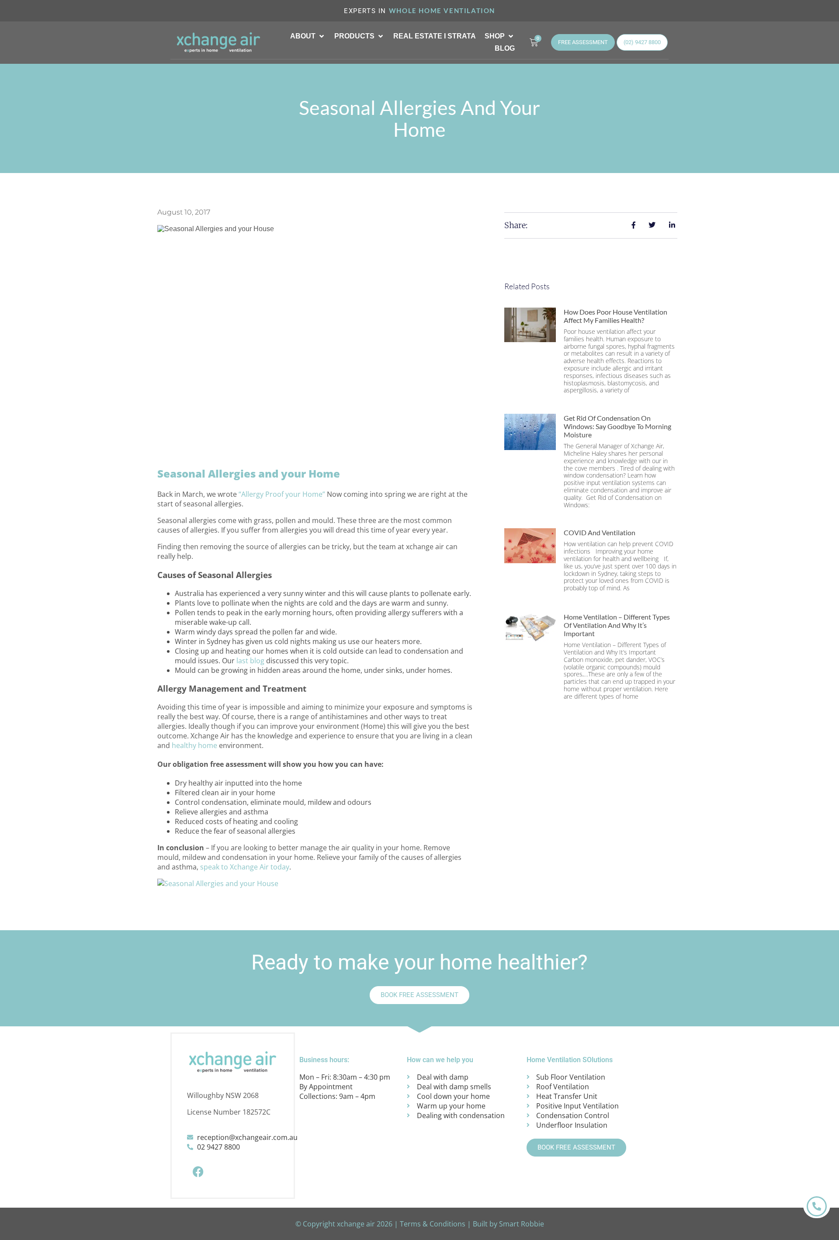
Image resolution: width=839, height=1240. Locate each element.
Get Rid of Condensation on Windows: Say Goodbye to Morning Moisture (617, 426)
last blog (250, 660)
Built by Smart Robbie (508, 1224)
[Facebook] (198, 1171)
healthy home (194, 745)
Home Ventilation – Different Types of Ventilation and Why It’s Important (617, 625)
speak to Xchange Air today (244, 867)
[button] (308, 36)
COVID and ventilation (599, 532)
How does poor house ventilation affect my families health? (615, 316)
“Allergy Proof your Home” (282, 494)
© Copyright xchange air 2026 (343, 1224)
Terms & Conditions (432, 1224)
